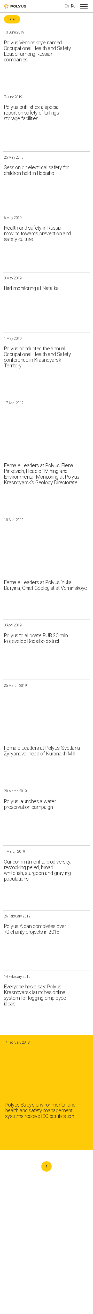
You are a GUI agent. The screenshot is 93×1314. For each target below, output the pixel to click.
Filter (12, 19)
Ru (73, 6)
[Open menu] (84, 6)
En (67, 6)
